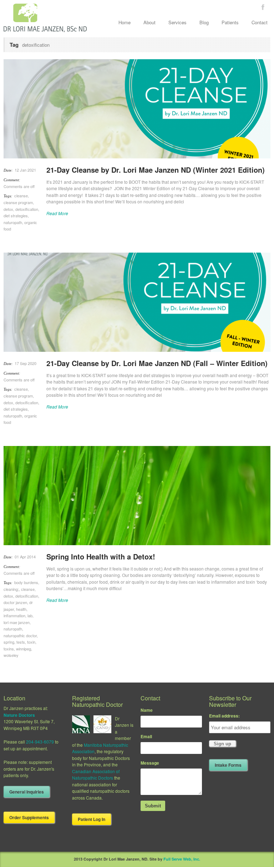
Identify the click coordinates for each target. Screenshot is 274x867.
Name (147, 710)
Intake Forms (228, 765)
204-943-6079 (40, 742)
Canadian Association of (96, 771)
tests (20, 642)
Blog (204, 22)
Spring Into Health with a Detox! (100, 556)
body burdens (26, 582)
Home (124, 22)
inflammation (14, 615)
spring (9, 642)
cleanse (21, 195)
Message (150, 763)
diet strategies (16, 215)
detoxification (26, 209)
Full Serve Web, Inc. (181, 859)
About (149, 22)
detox (8, 209)
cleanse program (18, 202)
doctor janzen (15, 602)
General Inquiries (26, 792)
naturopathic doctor (20, 635)
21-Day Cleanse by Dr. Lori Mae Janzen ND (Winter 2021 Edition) (155, 169)
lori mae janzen (17, 622)
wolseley (11, 655)
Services (177, 22)
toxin (31, 642)
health (21, 609)
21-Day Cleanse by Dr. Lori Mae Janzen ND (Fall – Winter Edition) (157, 363)
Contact (260, 22)
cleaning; (11, 589)
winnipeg (23, 648)
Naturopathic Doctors (92, 778)
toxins (9, 648)
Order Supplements (29, 817)
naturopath (13, 222)
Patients (230, 22)
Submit (153, 805)
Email (146, 736)
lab (29, 615)
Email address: (224, 716)
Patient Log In (91, 819)
